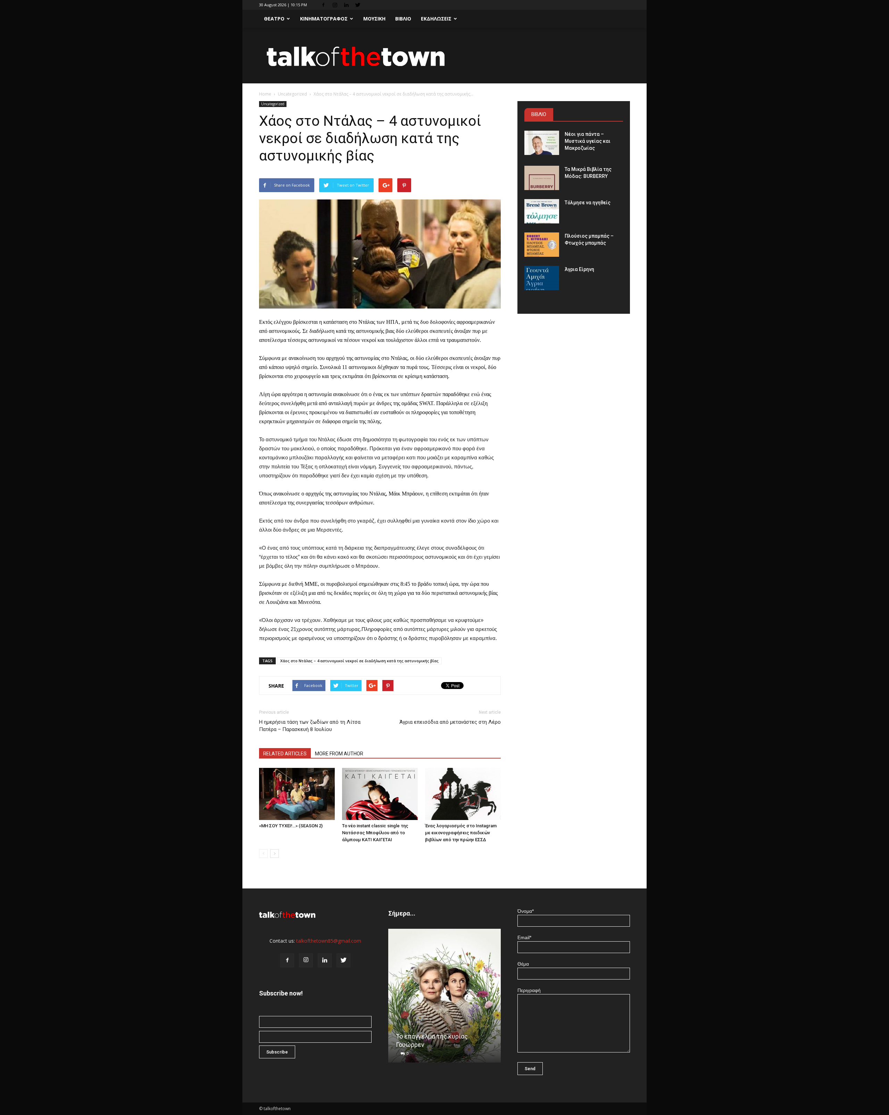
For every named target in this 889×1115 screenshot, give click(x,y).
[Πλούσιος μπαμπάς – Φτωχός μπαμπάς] (541, 244)
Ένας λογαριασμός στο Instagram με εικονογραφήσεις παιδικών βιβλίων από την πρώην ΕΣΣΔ (461, 832)
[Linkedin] (346, 5)
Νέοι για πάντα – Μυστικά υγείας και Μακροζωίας (587, 141)
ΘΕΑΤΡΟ (274, 18)
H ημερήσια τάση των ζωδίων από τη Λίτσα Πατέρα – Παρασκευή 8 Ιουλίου (309, 725)
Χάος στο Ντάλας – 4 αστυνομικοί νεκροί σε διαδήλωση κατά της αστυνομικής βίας (359, 660)
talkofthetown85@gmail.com (328, 940)
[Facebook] (323, 5)
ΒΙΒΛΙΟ (403, 18)
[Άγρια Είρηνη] (541, 278)
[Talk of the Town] (444, 56)
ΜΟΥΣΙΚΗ (374, 18)
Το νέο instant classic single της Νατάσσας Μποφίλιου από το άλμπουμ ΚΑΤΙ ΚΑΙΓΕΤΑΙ (375, 832)
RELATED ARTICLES (285, 753)
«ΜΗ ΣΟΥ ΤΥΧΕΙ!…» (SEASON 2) (291, 825)
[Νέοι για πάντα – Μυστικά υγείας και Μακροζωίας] (541, 143)
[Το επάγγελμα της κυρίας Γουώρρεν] (444, 998)
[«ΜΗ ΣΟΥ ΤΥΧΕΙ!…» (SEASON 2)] (297, 794)
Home (265, 94)
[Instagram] (335, 5)
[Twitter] (357, 5)
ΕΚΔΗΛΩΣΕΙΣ (436, 18)
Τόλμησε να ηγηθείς (587, 202)
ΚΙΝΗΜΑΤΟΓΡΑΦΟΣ (324, 18)
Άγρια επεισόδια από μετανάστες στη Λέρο (450, 722)
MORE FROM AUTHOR (339, 753)
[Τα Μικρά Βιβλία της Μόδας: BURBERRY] (541, 178)
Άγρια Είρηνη (579, 269)
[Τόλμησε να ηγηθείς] (541, 211)
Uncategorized (292, 94)
